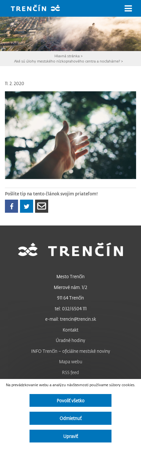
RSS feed (70, 372)
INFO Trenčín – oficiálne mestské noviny (70, 351)
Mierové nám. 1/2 (70, 287)
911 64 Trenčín (70, 297)
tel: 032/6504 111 (71, 308)
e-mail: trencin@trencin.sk (70, 319)
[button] (128, 8)
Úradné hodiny (70, 340)
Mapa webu (70, 361)
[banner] (40, 9)
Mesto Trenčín (70, 276)
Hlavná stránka (67, 55)
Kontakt (70, 330)
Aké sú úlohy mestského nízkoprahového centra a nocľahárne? (67, 61)
